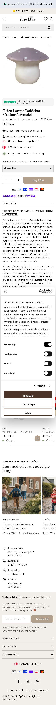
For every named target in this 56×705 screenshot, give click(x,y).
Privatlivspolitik (15, 690)
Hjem (5, 37)
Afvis (28, 413)
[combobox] (28, 27)
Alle (14, 37)
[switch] (48, 353)
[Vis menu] (4, 19)
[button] (4, 4)
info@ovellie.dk (16, 574)
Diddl (4, 429)
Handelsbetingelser (38, 690)
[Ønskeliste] (46, 19)
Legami (45, 429)
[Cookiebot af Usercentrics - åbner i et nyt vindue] (39, 291)
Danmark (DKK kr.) (29, 663)
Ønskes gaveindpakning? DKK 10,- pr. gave (25, 161)
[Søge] (49, 27)
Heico (13, 119)
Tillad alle (28, 396)
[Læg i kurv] (37, 438)
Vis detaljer (40, 385)
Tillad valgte (28, 404)
